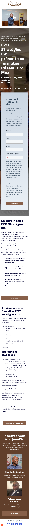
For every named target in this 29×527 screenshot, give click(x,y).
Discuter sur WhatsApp (14, 423)
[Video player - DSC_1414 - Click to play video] (14, 17)
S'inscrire (14, 298)
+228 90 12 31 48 (16, 399)
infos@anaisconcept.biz (9, 397)
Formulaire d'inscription (9, 385)
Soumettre (14, 203)
